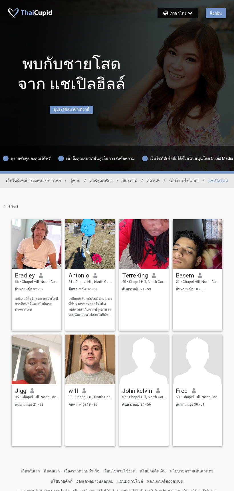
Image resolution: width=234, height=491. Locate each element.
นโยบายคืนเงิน (153, 471)
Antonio (78, 275)
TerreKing (135, 275)
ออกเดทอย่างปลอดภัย (94, 481)
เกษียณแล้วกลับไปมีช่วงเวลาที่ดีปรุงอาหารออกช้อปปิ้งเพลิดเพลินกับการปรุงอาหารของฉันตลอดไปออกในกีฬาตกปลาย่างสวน (90, 307)
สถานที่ (153, 180)
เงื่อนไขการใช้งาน (119, 471)
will (73, 390)
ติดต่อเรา (52, 471)
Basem (185, 275)
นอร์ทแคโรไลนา (184, 180)
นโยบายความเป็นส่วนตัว (191, 471)
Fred (182, 390)
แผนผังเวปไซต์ (130, 481)
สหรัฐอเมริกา (101, 180)
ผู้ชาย (75, 180)
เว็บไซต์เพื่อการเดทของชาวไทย (33, 180)
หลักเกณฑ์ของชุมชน (165, 481)
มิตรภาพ (129, 180)
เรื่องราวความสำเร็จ (81, 471)
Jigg (20, 390)
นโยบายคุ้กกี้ (61, 481)
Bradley (25, 275)
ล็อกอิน (216, 13)
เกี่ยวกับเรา (30, 471)
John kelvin (137, 390)
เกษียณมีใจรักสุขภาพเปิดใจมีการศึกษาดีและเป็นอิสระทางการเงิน (36, 304)
